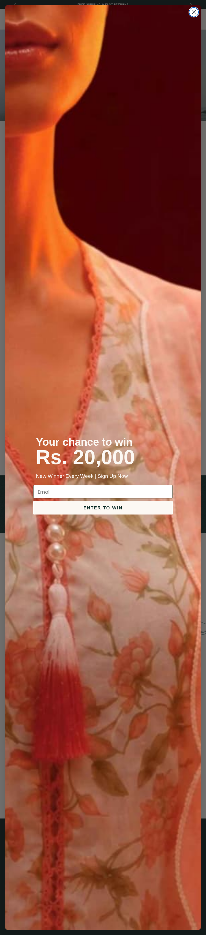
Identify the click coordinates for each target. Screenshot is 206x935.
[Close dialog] (193, 12)
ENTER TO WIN (103, 507)
